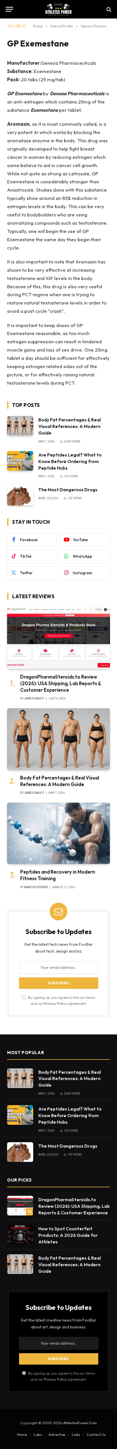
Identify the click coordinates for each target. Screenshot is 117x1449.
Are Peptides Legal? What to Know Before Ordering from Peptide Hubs (70, 461)
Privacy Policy (55, 1003)
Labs (38, 1434)
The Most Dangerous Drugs (67, 489)
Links (76, 1434)
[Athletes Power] (58, 9)
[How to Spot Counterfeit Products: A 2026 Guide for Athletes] (20, 1235)
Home (22, 1434)
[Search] (108, 9)
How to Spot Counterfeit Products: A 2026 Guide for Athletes (68, 1235)
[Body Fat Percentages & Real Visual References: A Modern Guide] (20, 426)
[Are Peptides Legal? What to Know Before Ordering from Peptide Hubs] (20, 461)
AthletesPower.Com (80, 1422)
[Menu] (9, 9)
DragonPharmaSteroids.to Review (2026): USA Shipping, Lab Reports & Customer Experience (60, 683)
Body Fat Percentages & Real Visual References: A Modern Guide (69, 426)
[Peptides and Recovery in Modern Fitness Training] (58, 833)
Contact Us (96, 1434)
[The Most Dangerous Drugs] (20, 496)
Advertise (57, 1434)
